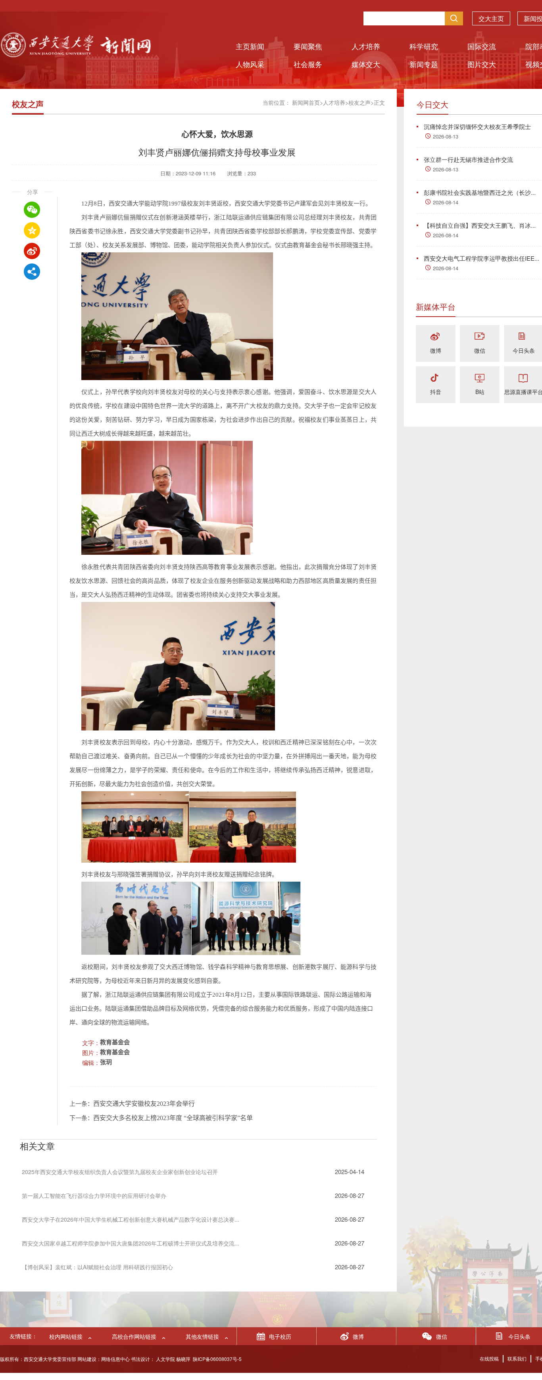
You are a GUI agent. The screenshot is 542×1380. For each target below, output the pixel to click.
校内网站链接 (66, 1336)
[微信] (480, 337)
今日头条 (524, 350)
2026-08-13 (445, 136)
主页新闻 (250, 46)
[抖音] (436, 378)
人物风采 (250, 64)
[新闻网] (75, 54)
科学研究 (423, 46)
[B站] (480, 378)
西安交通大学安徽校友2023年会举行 (144, 1103)
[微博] (436, 337)
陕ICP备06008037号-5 (217, 1358)
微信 (479, 350)
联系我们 (517, 1358)
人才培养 (366, 46)
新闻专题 (423, 64)
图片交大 (481, 64)
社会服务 (308, 64)
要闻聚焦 (308, 46)
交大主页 (491, 18)
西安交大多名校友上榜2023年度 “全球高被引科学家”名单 (173, 1118)
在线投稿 (489, 1358)
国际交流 (481, 46)
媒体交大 (366, 64)
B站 (479, 392)
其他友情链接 (202, 1336)
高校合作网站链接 (134, 1336)
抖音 (435, 392)
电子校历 (280, 1336)
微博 (435, 350)
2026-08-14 (445, 202)
